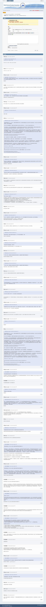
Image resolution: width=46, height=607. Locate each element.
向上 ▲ (43, 605)
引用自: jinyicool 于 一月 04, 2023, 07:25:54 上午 (11, 170)
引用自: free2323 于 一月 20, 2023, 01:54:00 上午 (11, 159)
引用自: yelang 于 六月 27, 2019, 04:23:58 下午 (10, 242)
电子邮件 (9, 28)
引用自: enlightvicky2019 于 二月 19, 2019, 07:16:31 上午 (12, 399)
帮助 (37, 605)
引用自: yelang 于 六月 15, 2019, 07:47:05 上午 (10, 263)
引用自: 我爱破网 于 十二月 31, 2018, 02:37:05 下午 (11, 493)
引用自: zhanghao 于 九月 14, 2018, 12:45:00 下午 (11, 574)
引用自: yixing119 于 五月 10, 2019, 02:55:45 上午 (11, 304)
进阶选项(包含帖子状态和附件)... (13, 45)
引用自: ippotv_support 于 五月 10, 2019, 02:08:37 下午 (11, 291)
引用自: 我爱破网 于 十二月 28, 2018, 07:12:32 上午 (11, 518)
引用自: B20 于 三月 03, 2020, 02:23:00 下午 (10, 215)
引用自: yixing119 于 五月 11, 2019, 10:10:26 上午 (11, 279)
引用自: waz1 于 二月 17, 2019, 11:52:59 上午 (10, 389)
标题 (8, 29)
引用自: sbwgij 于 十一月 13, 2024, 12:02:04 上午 (11, 94)
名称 (8, 26)
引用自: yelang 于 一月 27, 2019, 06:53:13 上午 (10, 427)
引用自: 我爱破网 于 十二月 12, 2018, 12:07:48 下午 (11, 558)
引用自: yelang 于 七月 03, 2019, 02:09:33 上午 (10, 232)
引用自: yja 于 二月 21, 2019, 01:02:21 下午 (10, 321)
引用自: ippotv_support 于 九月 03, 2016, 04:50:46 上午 (11, 120)
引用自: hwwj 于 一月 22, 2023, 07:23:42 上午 (10, 110)
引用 (41, 72)
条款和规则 (40, 605)
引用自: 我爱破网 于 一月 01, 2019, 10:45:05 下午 (11, 444)
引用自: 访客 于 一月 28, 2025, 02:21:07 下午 (10, 77)
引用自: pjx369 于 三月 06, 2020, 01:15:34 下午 (10, 194)
